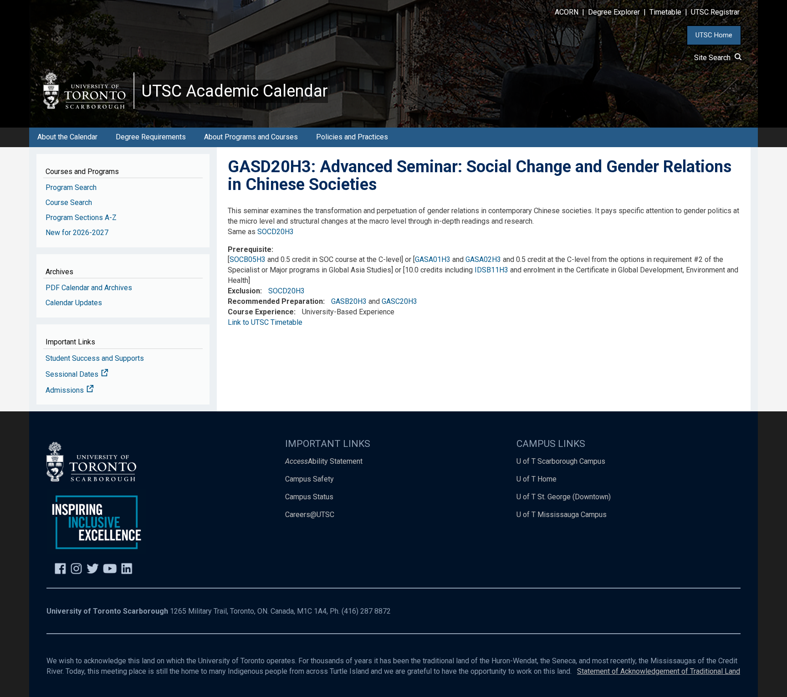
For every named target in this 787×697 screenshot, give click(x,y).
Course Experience (261, 312)
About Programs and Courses (251, 137)
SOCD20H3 (275, 231)
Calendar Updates (74, 302)
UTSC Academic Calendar (235, 91)
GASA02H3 (483, 259)
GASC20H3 (399, 301)
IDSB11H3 (491, 270)
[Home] (88, 90)
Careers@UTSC (309, 514)
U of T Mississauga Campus (561, 514)
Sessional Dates (73, 374)
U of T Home (536, 479)
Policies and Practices (352, 137)
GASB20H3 (349, 301)
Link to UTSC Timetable (265, 322)
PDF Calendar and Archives (89, 287)
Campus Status (309, 496)
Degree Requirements (151, 137)
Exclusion (244, 291)
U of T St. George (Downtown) (563, 496)
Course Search (69, 202)
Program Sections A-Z (81, 217)
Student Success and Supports (95, 358)
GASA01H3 (432, 259)
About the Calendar (67, 137)
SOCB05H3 (248, 259)
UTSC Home (713, 35)
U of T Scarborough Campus (560, 461)
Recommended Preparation (275, 301)
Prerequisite (249, 249)
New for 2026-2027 (77, 232)
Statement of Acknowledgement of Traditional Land (658, 671)
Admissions (66, 390)
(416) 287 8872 (366, 611)
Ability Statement (324, 461)
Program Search (71, 187)
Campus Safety (309, 479)
